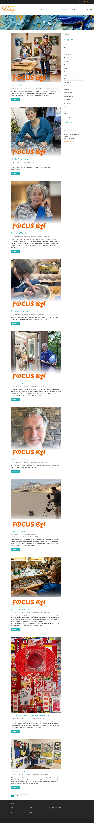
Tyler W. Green (19, 531)
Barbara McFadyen (21, 609)
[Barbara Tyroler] (36, 205)
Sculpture (67, 103)
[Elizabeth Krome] (36, 283)
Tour (12, 811)
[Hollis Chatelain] (36, 131)
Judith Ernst (17, 383)
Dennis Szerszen (20, 459)
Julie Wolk (16, 85)
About (31, 807)
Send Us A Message (69, 141)
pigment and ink (29, 164)
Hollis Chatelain (19, 159)
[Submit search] (81, 34)
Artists (13, 809)
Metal (49, 612)
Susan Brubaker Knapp (28, 88)
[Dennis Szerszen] (36, 432)
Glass (65, 68)
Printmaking (35, 536)
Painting (56, 88)
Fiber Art (18, 164)
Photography (45, 236)
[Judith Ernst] (36, 355)
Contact (32, 811)
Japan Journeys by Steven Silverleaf (30, 715)
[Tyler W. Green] (36, 504)
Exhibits (66, 58)
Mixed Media (44, 88)
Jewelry (46, 612)
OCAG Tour (50, 88)
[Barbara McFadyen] (36, 582)
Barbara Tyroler (19, 233)
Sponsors (32, 809)
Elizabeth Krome (20, 311)
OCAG (27, 718)
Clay (43, 314)
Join (12, 807)
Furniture (66, 65)
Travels (66, 110)
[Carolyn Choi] (36, 754)
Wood (66, 113)
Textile (36, 164)
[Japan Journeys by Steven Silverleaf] (36, 675)
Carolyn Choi (18, 771)
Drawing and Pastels (70, 54)
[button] (91, 9)
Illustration (67, 72)
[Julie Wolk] (36, 57)
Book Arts (67, 47)
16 (26, 796)
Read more (15, 99)
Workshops (67, 117)
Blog (39, 88)
